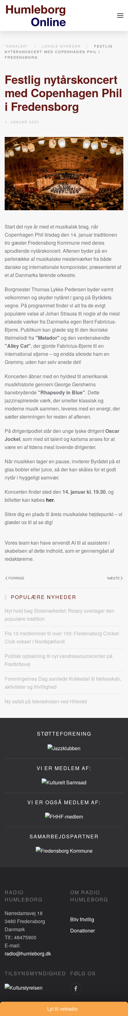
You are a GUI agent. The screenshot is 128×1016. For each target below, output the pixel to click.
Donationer (82, 930)
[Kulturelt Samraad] (64, 781)
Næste (113, 577)
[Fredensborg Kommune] (64, 850)
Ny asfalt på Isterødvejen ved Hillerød (46, 701)
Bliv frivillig (82, 919)
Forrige (16, 577)
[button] (120, 15)
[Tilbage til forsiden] (36, 15)
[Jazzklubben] (64, 747)
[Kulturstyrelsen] (24, 987)
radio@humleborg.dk (28, 953)
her (49, 499)
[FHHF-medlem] (64, 815)
